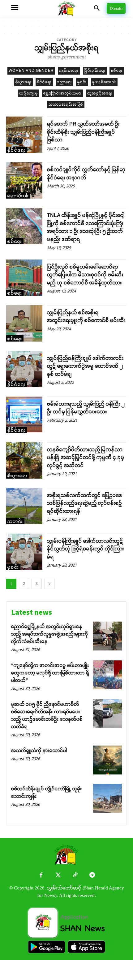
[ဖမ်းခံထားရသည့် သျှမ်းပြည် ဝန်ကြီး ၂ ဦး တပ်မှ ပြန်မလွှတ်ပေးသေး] (24, 415)
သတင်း (15, 521)
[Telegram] (92, 876)
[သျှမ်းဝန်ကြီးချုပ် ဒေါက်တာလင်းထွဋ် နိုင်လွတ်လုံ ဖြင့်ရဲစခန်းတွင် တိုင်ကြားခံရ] (24, 552)
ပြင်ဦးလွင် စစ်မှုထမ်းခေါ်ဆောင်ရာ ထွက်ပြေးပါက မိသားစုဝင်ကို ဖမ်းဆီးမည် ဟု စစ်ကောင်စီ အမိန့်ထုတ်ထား (85, 274)
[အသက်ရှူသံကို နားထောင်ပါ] (107, 760)
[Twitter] (58, 876)
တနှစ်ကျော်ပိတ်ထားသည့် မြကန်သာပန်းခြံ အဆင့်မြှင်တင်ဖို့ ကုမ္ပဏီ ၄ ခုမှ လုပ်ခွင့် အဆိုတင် (85, 457)
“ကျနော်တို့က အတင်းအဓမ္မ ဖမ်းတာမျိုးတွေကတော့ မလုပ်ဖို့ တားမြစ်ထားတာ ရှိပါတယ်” (50, 673)
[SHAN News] (66, 8)
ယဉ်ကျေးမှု (28, 93)
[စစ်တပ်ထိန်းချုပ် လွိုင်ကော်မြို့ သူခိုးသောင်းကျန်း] (107, 798)
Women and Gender (31, 70)
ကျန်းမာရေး (69, 70)
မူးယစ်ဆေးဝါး (104, 82)
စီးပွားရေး (23, 82)
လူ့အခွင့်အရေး (100, 93)
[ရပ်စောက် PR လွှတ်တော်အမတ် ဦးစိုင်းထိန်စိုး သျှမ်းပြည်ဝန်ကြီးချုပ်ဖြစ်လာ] (24, 135)
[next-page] (49, 584)
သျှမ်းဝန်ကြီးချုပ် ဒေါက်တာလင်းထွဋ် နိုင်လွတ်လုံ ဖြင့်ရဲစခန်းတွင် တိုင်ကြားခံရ (85, 548)
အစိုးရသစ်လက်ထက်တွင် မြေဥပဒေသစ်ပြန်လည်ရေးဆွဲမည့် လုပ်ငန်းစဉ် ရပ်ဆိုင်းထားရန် (84, 503)
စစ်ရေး (117, 70)
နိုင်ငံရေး (44, 82)
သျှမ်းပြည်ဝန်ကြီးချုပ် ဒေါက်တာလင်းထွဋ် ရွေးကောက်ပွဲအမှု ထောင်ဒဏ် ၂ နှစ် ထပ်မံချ (85, 366)
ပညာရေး (64, 82)
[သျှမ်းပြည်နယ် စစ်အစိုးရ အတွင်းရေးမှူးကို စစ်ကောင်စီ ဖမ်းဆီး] (24, 323)
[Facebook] (41, 876)
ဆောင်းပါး (18, 195)
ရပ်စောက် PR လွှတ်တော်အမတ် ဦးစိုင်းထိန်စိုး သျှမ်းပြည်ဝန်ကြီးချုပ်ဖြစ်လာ (83, 131)
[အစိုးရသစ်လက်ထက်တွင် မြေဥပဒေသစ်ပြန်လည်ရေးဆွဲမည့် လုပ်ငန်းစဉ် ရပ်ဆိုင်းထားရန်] (24, 506)
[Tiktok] (75, 876)
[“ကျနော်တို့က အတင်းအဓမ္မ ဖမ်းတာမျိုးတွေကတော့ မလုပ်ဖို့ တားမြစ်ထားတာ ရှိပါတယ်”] (107, 674)
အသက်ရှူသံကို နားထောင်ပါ (39, 750)
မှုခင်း (82, 82)
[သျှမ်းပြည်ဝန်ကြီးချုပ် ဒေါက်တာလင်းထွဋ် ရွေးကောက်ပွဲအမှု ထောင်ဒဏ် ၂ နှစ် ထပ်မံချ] (24, 369)
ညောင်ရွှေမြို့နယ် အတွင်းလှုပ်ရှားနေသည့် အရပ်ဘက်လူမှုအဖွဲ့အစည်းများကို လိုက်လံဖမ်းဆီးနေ (49, 634)
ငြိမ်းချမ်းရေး (94, 70)
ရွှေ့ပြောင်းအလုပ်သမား (62, 93)
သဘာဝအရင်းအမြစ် (66, 104)
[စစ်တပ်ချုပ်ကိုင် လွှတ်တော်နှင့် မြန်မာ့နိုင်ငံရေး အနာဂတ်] (24, 180)
